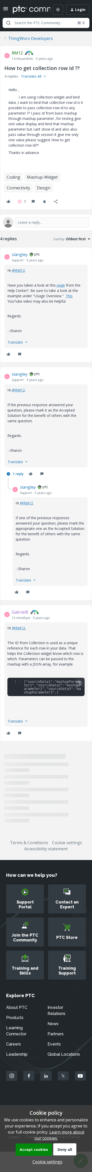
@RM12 (18, 270)
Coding (13, 177)
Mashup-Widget (42, 177)
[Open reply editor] (46, 222)
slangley (20, 254)
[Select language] (58, 10)
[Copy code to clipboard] (80, 682)
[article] (46, 304)
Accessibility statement (46, 849)
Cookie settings (67, 842)
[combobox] (46, 23)
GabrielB (20, 612)
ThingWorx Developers (30, 38)
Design (43, 188)
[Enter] (8, 23)
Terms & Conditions (29, 842)
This (69, 295)
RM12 (17, 53)
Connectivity (18, 188)
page (61, 285)
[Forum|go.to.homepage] (28, 10)
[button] (6, 10)
